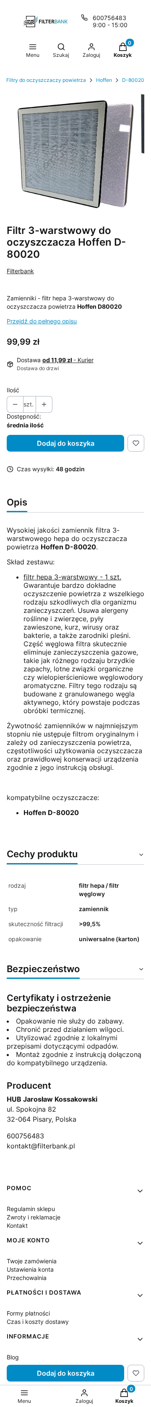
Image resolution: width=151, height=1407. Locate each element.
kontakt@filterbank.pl (41, 1146)
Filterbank (20, 270)
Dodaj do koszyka (65, 443)
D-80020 (133, 80)
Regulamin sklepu (31, 1208)
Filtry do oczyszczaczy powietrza (46, 80)
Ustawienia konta (30, 1269)
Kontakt (17, 1225)
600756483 (109, 17)
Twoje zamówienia (32, 1261)
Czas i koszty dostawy (38, 1321)
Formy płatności (28, 1313)
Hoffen (104, 80)
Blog (13, 1357)
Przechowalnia (27, 1277)
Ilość (13, 390)
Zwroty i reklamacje (33, 1217)
